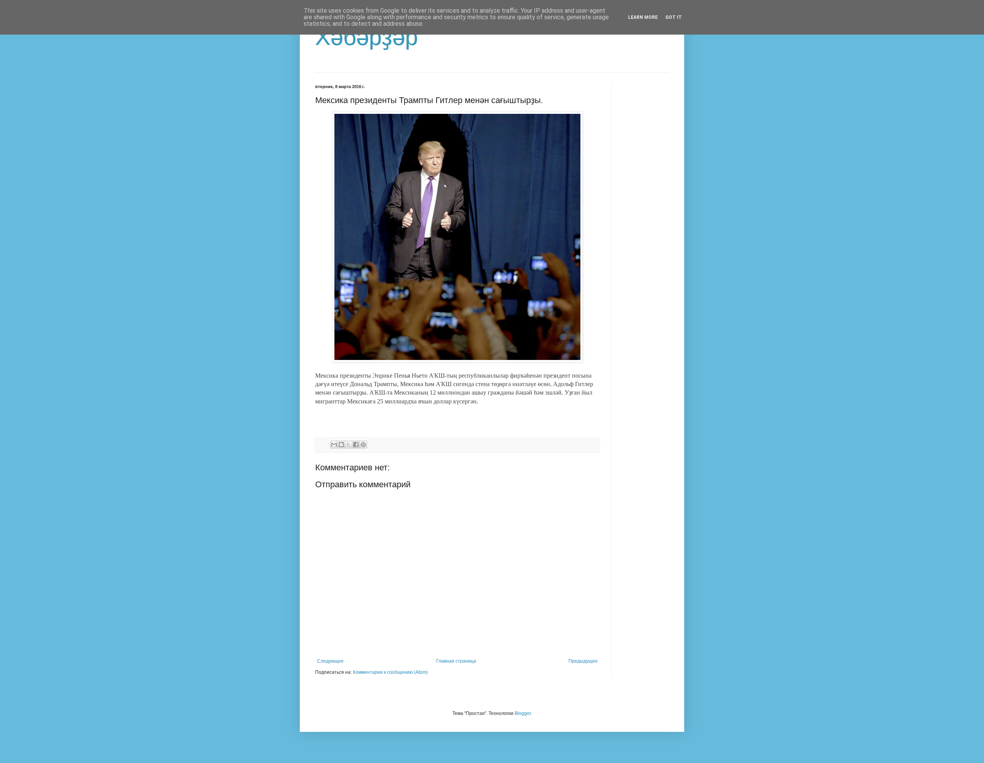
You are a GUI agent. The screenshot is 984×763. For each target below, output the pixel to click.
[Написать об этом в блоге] (341, 444)
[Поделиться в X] (348, 444)
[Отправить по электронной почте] (334, 444)
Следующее (330, 661)
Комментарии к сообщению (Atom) (390, 672)
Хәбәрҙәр (366, 37)
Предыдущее (583, 661)
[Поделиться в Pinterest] (363, 444)
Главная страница (456, 661)
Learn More (643, 17)
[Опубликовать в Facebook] (356, 444)
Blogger (523, 713)
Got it (673, 17)
